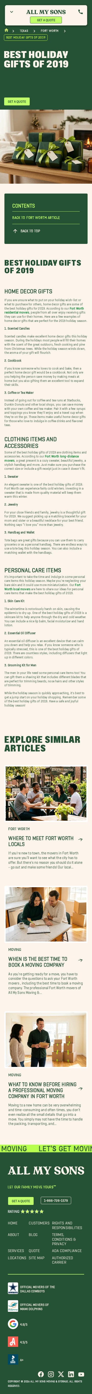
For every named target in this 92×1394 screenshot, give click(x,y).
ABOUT (13, 1233)
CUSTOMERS (39, 1221)
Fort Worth (50, 31)
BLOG (33, 1233)
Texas (24, 31)
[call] (80, 12)
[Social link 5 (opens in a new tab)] (81, 1376)
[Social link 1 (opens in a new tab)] (41, 1376)
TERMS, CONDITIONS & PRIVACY (64, 1238)
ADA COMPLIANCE (67, 1249)
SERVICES (16, 1249)
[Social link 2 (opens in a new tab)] (51, 1376)
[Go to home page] (6, 31)
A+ (22, 1359)
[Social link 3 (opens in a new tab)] (61, 1376)
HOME (13, 1221)
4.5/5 (23, 1341)
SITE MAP (36, 1256)
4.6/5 (23, 1323)
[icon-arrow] (80, 840)
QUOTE (34, 1249)
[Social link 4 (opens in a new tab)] (71, 1376)
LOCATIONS (17, 1256)
